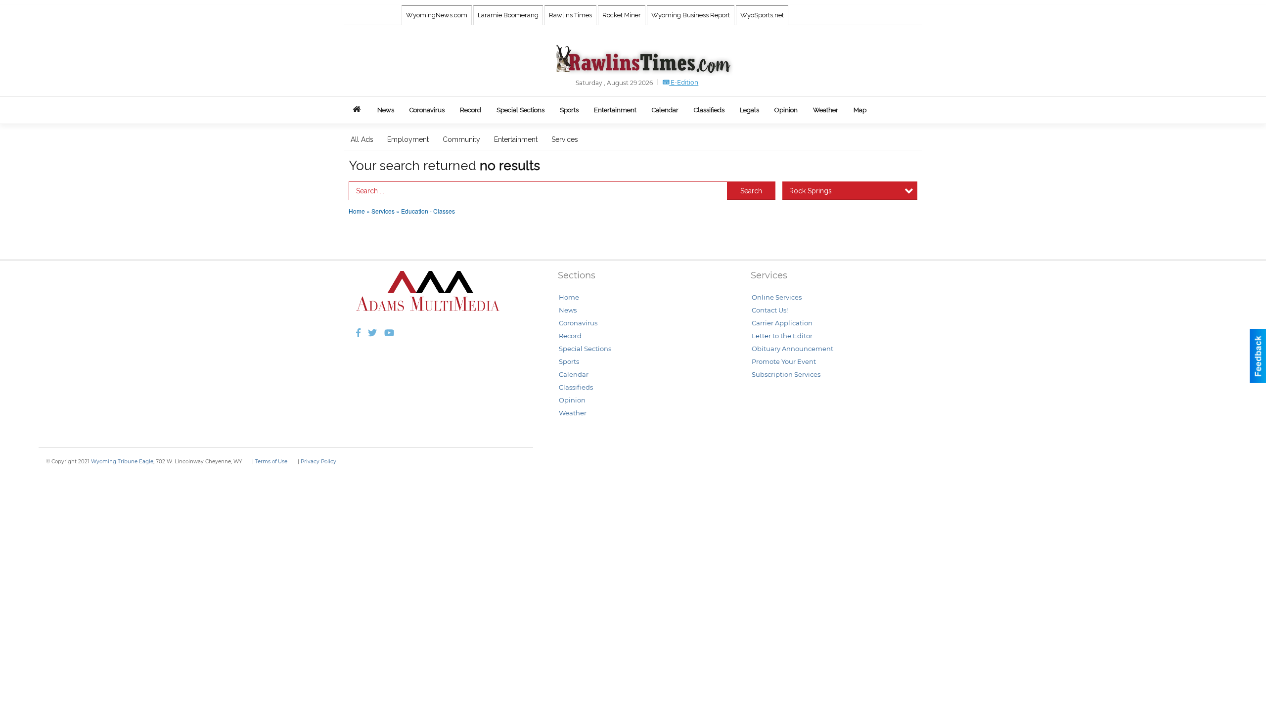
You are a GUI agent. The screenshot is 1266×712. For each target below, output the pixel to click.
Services (564, 139)
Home (357, 211)
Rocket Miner (621, 15)
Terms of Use (271, 461)
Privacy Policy (318, 461)
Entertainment (516, 139)
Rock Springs (810, 191)
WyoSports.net (762, 15)
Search (751, 191)
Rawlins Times (570, 15)
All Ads (362, 139)
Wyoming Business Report (690, 15)
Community (461, 139)
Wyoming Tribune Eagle (122, 461)
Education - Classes (428, 211)
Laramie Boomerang (508, 15)
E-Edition (683, 82)
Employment (408, 139)
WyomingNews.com (436, 15)
